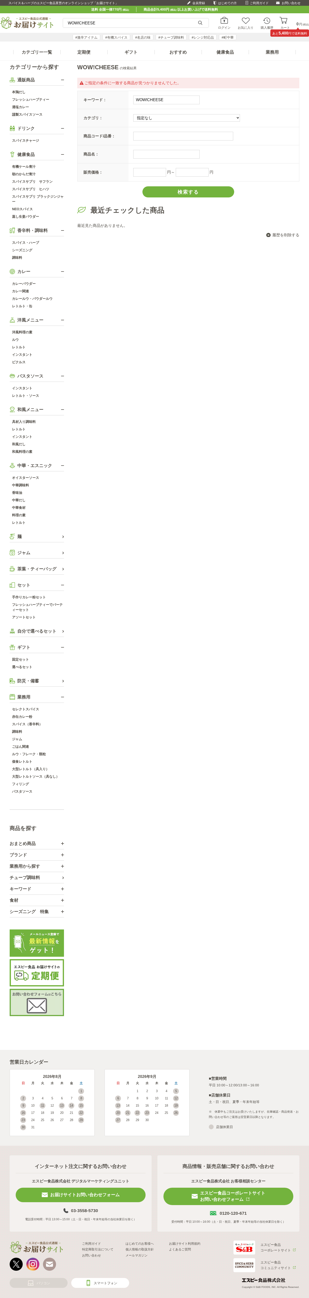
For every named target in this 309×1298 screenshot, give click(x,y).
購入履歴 (267, 27)
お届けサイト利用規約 (184, 1243)
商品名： (91, 154)
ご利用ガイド (259, 3)
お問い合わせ (291, 3)
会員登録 (198, 3)
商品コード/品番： (99, 136)
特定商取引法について (97, 1249)
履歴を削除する (285, 235)
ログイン (224, 27)
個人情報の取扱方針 (140, 1249)
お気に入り (245, 27)
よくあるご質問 (180, 1249)
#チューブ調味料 (171, 37)
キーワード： (95, 100)
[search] (200, 23)
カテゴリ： (93, 118)
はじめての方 (227, 3)
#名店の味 (143, 37)
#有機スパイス (116, 37)
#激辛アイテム (86, 37)
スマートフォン (105, 1283)
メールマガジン (136, 1255)
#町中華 (228, 37)
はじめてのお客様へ (140, 1243)
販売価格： (93, 172)
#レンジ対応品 (203, 37)
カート (285, 27)
